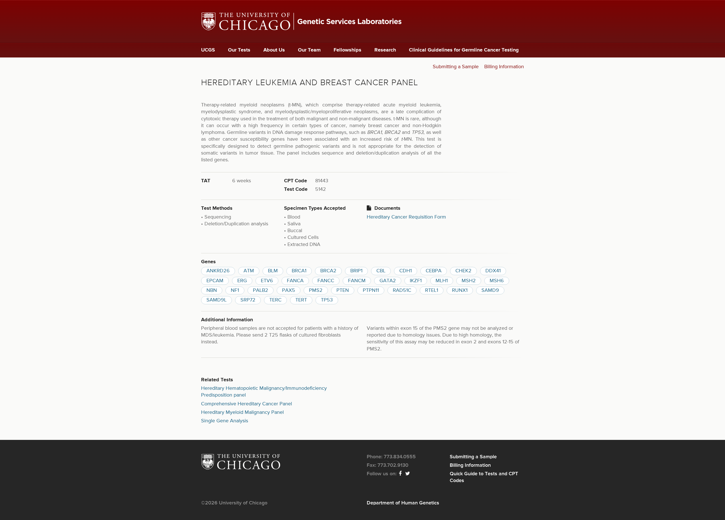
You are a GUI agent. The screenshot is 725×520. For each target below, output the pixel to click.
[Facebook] (400, 473)
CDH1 (405, 270)
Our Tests (239, 50)
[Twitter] (407, 473)
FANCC (325, 280)
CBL (380, 270)
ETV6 (267, 280)
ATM (249, 270)
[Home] (362, 21)
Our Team (309, 50)
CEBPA (434, 270)
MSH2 (469, 280)
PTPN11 (371, 290)
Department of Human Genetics (403, 503)
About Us (274, 50)
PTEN (342, 290)
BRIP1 (356, 270)
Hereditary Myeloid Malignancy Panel (242, 412)
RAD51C (402, 290)
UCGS (208, 50)
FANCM (357, 280)
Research (385, 50)
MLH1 (442, 280)
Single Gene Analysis (224, 420)
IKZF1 (416, 280)
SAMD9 (490, 290)
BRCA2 (328, 270)
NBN (211, 290)
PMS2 (316, 290)
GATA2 (387, 280)
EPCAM (214, 280)
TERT (301, 300)
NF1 (235, 290)
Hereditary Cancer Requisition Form (406, 217)
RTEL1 (431, 290)
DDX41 (493, 270)
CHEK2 (463, 270)
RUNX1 (460, 290)
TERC (275, 300)
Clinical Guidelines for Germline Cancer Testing (464, 50)
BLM (273, 270)
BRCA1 (299, 270)
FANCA (295, 280)
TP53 (327, 300)
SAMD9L (216, 300)
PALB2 (260, 290)
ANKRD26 (218, 270)
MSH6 (497, 280)
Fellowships (347, 50)
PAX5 (288, 290)
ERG (242, 280)
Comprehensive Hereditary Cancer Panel (246, 403)
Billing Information (504, 66)
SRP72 (247, 300)
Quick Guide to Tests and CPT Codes (484, 477)
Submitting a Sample (456, 66)
